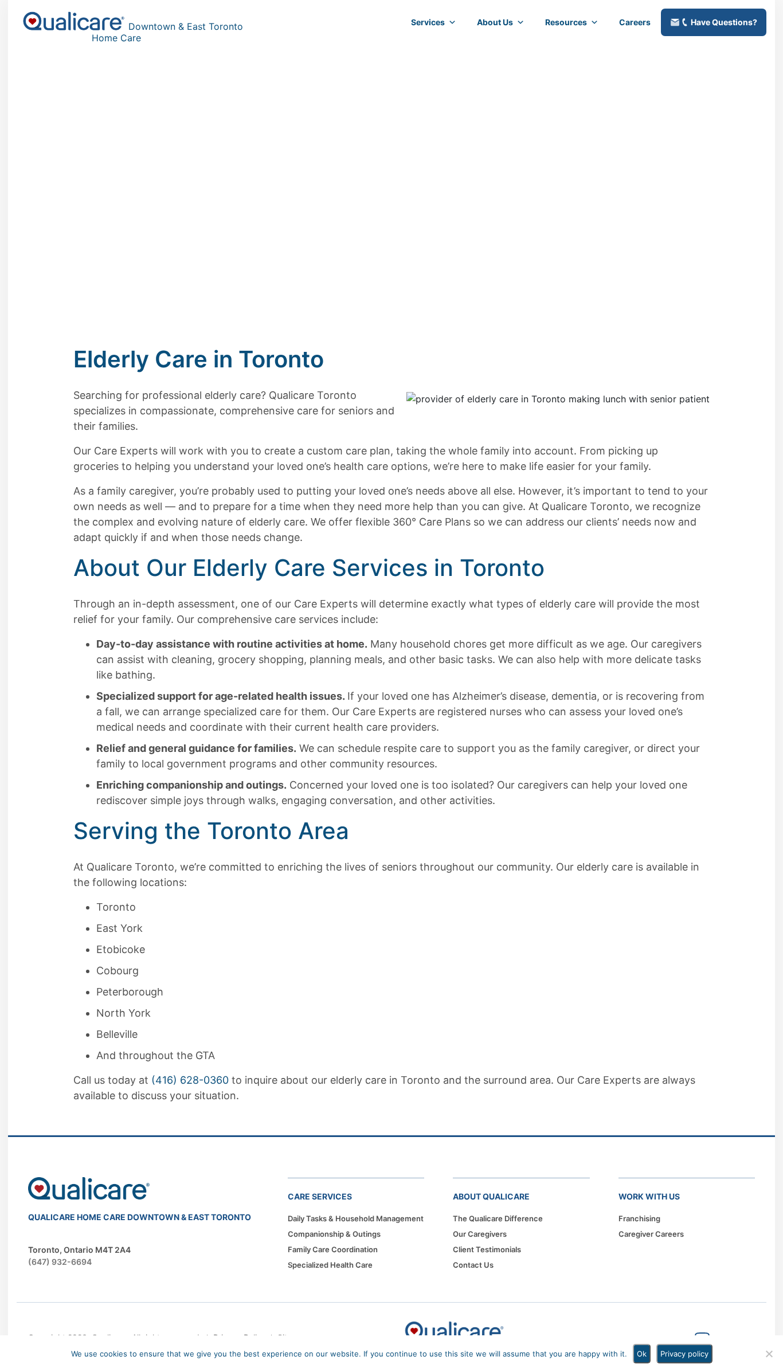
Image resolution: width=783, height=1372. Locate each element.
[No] (768, 1353)
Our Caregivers (480, 1233)
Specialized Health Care (330, 1264)
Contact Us (473, 1264)
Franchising (639, 1218)
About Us (495, 22)
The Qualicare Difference (498, 1218)
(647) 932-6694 (60, 1262)
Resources (566, 22)
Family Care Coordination (333, 1249)
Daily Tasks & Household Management (356, 1218)
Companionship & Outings (334, 1233)
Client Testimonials (487, 1249)
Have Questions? (724, 22)
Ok (642, 1353)
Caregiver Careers (651, 1233)
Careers (635, 22)
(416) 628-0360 (190, 1080)
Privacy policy (684, 1353)
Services (428, 22)
